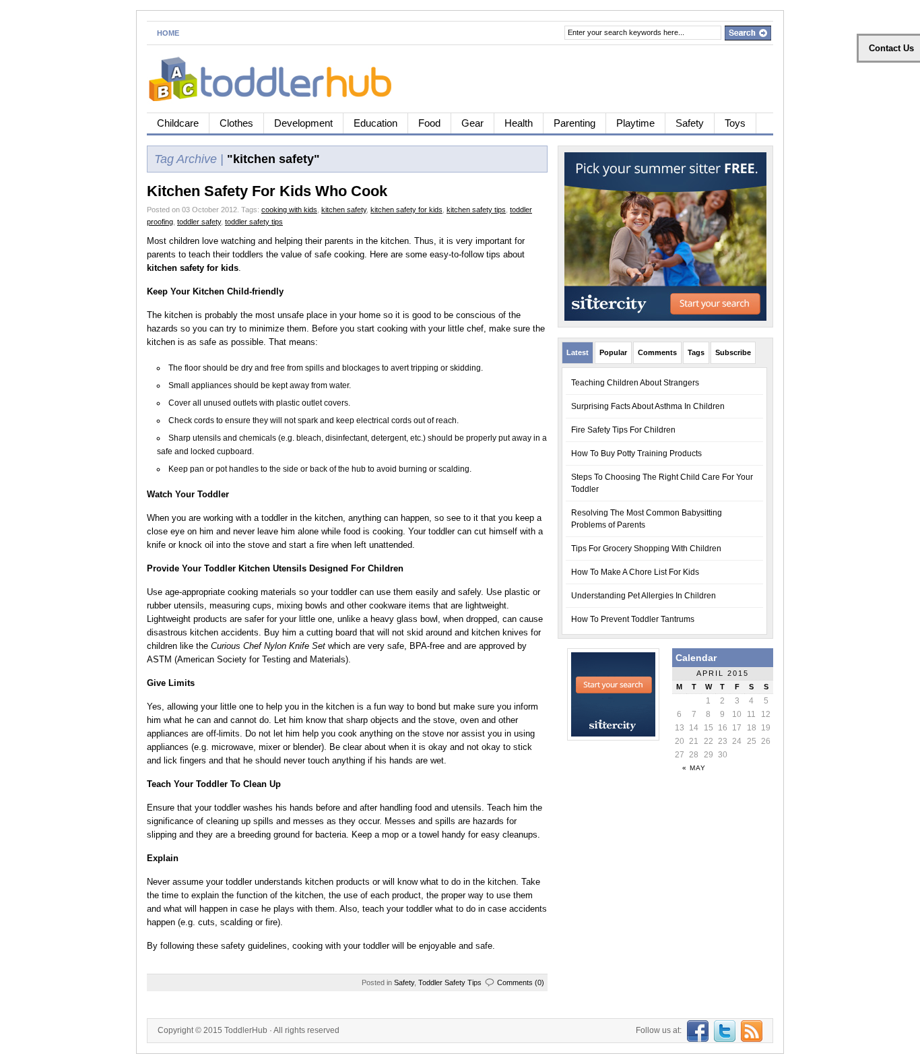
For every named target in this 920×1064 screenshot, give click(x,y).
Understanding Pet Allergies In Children (643, 595)
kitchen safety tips (476, 210)
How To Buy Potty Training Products (636, 453)
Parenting (574, 123)
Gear (472, 123)
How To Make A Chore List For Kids (635, 572)
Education (375, 123)
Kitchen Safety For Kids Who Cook (267, 191)
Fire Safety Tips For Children (623, 430)
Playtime (635, 123)
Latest (577, 352)
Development (303, 123)
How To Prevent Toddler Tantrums (632, 619)
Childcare (178, 123)
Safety (690, 123)
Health (518, 123)
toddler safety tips (254, 222)
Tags (696, 352)
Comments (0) (520, 982)
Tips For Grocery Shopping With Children (646, 548)
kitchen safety (343, 210)
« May (694, 768)
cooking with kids (289, 210)
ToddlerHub (245, 1030)
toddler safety (199, 222)
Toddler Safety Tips (450, 982)
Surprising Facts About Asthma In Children (648, 406)
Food (429, 123)
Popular (613, 352)
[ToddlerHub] (278, 76)
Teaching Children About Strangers (635, 382)
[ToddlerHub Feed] (749, 1030)
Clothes (236, 123)
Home (168, 33)
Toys (735, 123)
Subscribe (733, 352)
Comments (657, 352)
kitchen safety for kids (406, 210)
